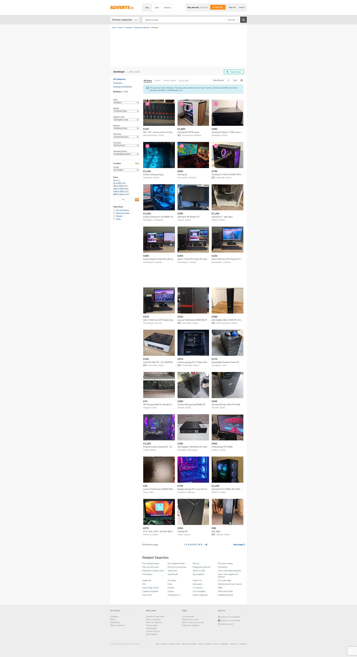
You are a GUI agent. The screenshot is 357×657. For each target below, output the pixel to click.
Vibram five (197, 580)
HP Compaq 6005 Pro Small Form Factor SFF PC (165, 404)
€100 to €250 (118, 189)
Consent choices (153, 631)
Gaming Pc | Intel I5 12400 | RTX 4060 (229, 174)
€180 (180, 443)
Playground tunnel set (201, 567)
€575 (180, 359)
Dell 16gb (216, 531)
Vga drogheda (198, 574)
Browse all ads (174, 644)
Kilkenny (191, 492)
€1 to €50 (117, 183)
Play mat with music (150, 567)
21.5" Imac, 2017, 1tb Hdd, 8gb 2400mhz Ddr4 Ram (166, 531)
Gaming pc (182, 174)
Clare (151, 492)
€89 (214, 528)
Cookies (209, 644)
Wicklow (197, 135)
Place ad (219, 7)
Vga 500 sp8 (173, 574)
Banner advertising (189, 644)
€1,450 (215, 213)
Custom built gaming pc (153, 174)
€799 (214, 171)
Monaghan (158, 220)
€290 (180, 255)
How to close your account (193, 622)
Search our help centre (155, 617)
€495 (214, 129)
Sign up (232, 7)
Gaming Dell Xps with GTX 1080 (226, 404)
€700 (180, 485)
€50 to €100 (118, 186)
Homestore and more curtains (230, 584)
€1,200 (147, 443)
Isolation (171, 588)
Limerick (158, 262)
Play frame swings (225, 563)
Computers (117, 83)
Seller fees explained (190, 625)
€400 (214, 401)
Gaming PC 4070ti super (188, 132)
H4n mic (196, 563)
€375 (146, 316)
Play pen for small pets (177, 567)
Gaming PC (183, 531)
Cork (224, 365)
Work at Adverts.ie (117, 625)
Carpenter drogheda (150, 591)
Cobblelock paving (225, 595)
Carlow (187, 534)
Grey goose (197, 584)
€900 (214, 443)
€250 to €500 (118, 192)
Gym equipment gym (150, 563)
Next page (238, 544)
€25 (145, 485)
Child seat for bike (225, 591)
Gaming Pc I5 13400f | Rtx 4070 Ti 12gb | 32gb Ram (235, 489)
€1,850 (181, 129)
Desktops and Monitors (122, 87)
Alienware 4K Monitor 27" (189, 217)
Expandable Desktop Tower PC (225, 362)
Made (220, 588)
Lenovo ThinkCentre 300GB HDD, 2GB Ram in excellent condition (172, 489)
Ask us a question (153, 619)
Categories (224, 644)
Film (144, 584)
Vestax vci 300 (199, 571)
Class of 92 (147, 595)
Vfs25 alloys (147, 574)
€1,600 (147, 213)
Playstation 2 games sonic (153, 571)
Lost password (188, 617)
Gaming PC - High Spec (222, 217)
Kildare (222, 220)
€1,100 (147, 171)
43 (206, 544)
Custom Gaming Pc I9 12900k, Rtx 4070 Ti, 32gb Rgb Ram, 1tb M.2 (173, 217)
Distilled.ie (114, 617)
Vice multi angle (224, 580)
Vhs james (172, 580)
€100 (146, 129)
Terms (216, 644)
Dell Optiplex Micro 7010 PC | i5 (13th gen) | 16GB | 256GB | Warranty (243, 320)
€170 (214, 359)
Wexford (192, 177)
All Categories (119, 79)
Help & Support (161, 644)
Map (137, 163)
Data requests (151, 634)
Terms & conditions (154, 622)
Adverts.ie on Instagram (230, 617)
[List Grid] (236, 80)
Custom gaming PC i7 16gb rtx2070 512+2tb (197, 362)
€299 (146, 255)
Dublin (161, 135)
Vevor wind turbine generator (229, 571)
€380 (180, 401)
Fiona (170, 584)
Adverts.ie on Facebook (230, 620)
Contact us (243, 644)
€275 (146, 528)
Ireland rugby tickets (150, 588)
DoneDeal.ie (115, 622)
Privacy (201, 644)
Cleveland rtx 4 (174, 595)
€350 (180, 528)
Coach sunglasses (200, 595)
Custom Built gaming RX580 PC (192, 404)
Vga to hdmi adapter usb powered (228, 575)
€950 (180, 171)
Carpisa (171, 591)
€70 (145, 401)
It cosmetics (198, 588)
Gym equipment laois (176, 563)
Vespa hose (172, 571)
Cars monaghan (199, 591)
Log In (242, 7)
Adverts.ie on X (227, 624)
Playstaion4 (222, 567)
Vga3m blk (146, 580)
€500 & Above (119, 194)
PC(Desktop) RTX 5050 (222, 447)
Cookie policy (151, 628)
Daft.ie (112, 619)
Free (115, 180)
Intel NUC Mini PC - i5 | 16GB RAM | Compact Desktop (167, 362)
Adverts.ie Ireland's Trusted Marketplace (124, 7)
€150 (180, 316)
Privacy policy (152, 625)
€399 (214, 316)
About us (233, 644)
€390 (180, 213)
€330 (214, 255)
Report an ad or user (190, 619)
